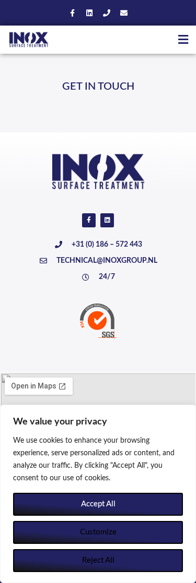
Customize (98, 532)
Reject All (98, 560)
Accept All (98, 504)
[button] (183, 39)
